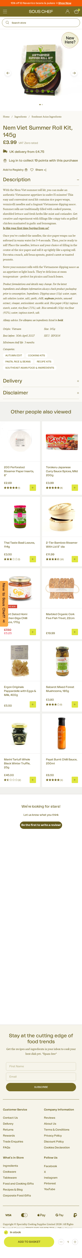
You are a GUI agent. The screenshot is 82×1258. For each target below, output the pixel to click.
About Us (50, 1123)
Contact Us (10, 1117)
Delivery (8, 1123)
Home (6, 116)
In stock (15, 1232)
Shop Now (64, 3)
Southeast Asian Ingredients (47, 116)
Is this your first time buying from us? (26, 228)
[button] (8, 73)
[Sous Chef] (41, 11)
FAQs (6, 1147)
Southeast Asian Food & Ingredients (29, 368)
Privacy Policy (53, 1135)
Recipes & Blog (13, 1189)
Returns (8, 1129)
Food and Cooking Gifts (18, 1183)
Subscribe (41, 1087)
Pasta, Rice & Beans (18, 361)
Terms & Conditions (56, 1129)
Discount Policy (54, 1141)
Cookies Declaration (57, 1147)
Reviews (49, 1117)
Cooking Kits (36, 355)
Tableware (10, 1177)
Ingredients (21, 116)
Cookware (9, 1171)
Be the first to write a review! (41, 825)
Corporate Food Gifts (17, 1195)
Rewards (9, 1135)
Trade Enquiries (13, 1141)
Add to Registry (13, 170)
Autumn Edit (13, 355)
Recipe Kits (44, 361)
